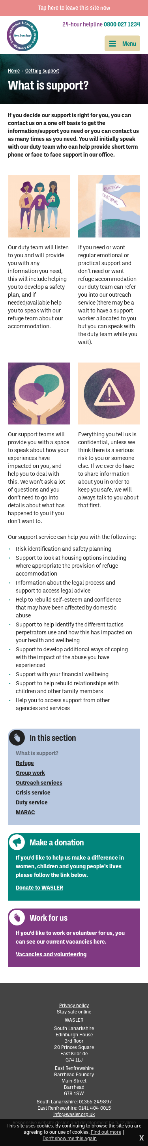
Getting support (42, 70)
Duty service (32, 803)
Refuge (25, 763)
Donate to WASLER (39, 888)
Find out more (106, 1132)
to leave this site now (74, 7)
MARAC (25, 813)
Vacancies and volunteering (51, 955)
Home (14, 70)
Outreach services (39, 783)
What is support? (37, 754)
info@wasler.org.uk (74, 1114)
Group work (30, 773)
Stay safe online (74, 1012)
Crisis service (33, 793)
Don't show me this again (70, 1139)
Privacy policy (74, 1006)
